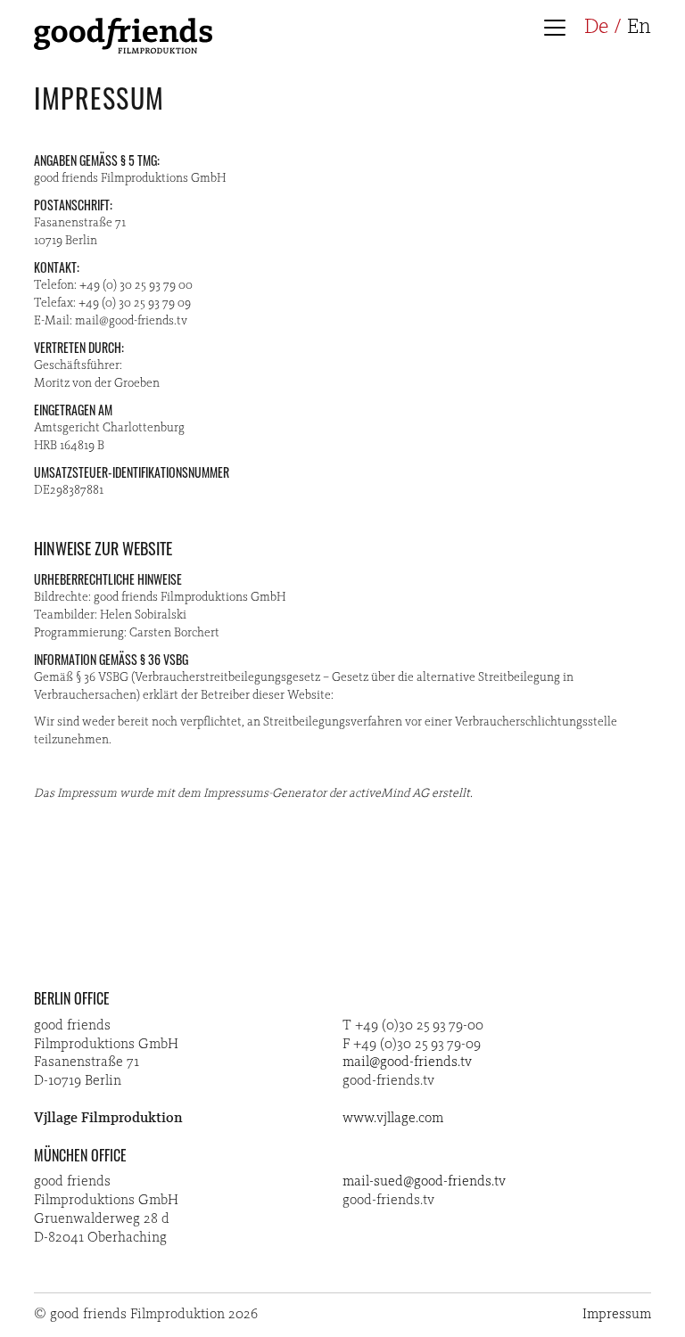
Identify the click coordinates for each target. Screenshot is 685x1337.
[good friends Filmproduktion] (123, 50)
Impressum (616, 1315)
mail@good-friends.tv (407, 1062)
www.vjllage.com (392, 1118)
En (639, 27)
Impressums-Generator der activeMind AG (316, 793)
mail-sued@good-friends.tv (424, 1182)
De (596, 27)
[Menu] (559, 29)
